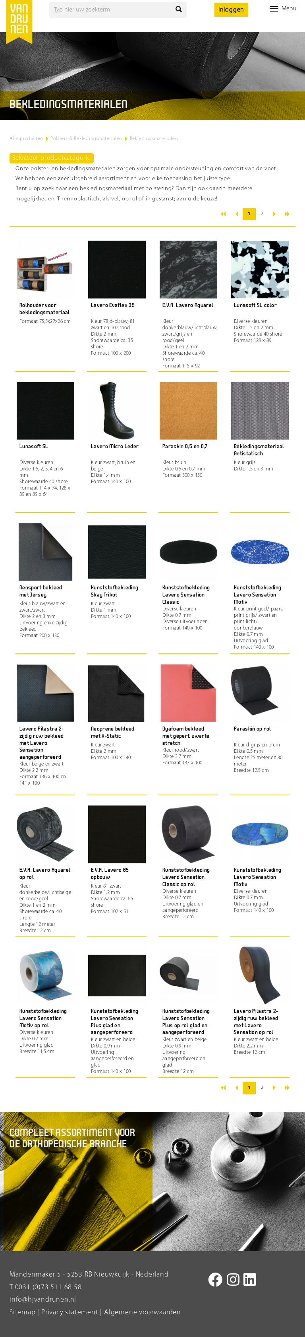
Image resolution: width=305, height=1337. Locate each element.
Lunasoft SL (33, 447)
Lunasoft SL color (255, 306)
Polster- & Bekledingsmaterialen (86, 138)
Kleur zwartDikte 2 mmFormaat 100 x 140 (111, 751)
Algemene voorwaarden (142, 1312)
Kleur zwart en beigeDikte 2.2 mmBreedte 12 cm (256, 1046)
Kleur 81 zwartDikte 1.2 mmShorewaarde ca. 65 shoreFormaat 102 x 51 (112, 899)
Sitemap (23, 1312)
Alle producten (26, 138)
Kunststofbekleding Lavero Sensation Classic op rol (186, 877)
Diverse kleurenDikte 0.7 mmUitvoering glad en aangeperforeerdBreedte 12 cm (182, 904)
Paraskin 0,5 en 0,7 (185, 447)
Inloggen (231, 10)
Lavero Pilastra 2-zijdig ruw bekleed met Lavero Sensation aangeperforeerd (41, 743)
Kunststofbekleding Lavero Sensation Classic (186, 595)
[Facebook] (215, 1281)
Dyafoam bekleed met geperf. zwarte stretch (185, 736)
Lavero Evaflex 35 (113, 306)
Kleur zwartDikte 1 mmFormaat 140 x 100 (111, 610)
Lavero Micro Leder (115, 447)
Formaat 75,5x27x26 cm (45, 321)
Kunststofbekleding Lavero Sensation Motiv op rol (43, 1018)
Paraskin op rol (252, 729)
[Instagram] (233, 1281)
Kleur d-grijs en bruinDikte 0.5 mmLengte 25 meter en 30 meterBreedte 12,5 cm (258, 757)
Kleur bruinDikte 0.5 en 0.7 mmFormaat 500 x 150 (183, 469)
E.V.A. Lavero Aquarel (187, 306)
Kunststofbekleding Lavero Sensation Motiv (257, 595)
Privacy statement (68, 1312)
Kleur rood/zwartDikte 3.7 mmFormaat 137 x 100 (182, 757)
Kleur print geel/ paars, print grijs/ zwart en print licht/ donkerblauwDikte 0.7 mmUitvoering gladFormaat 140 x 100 (259, 628)
